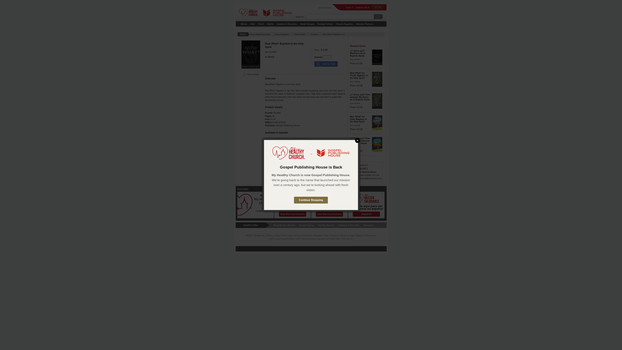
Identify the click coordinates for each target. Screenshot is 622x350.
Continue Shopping (311, 200)
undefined (357, 140)
